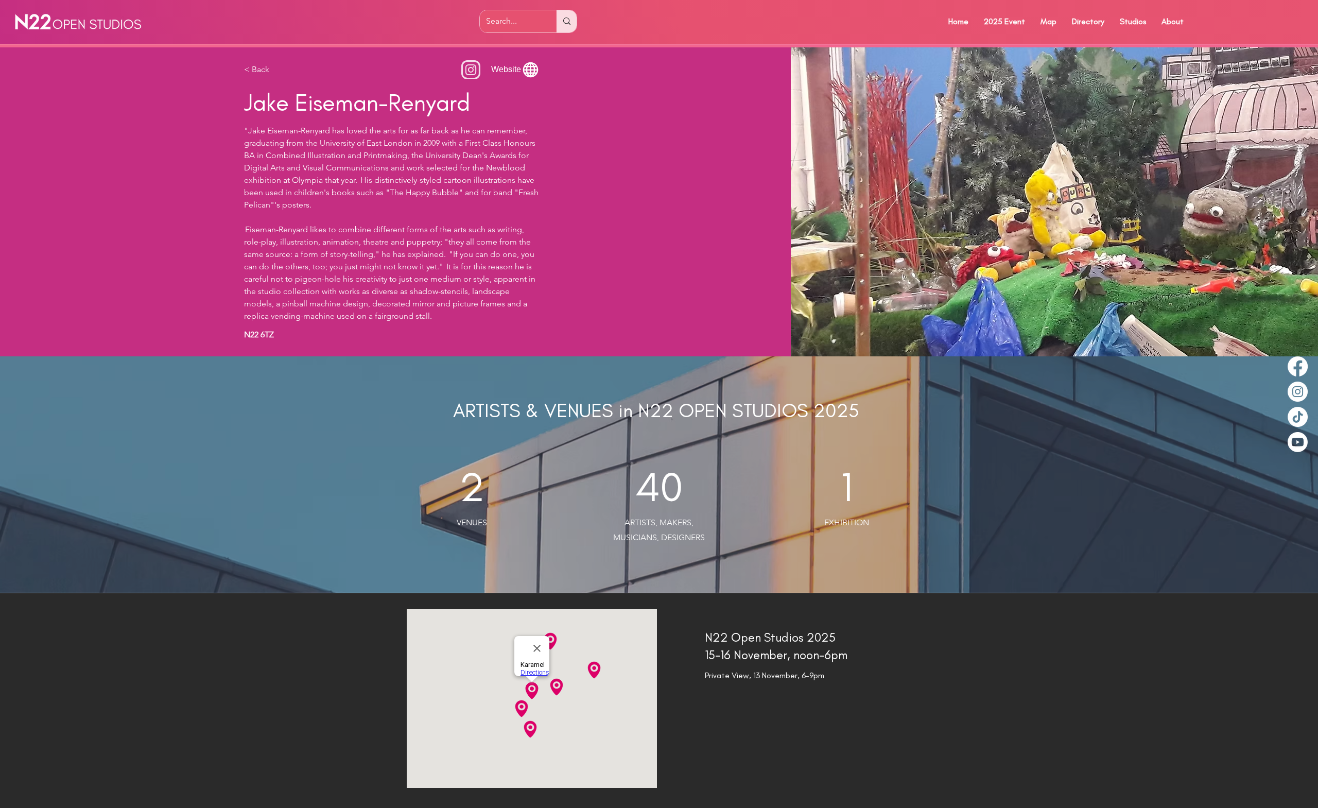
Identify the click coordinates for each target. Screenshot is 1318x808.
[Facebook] (1298, 366)
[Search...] (567, 21)
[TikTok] (1298, 417)
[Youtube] (1298, 442)
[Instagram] (1298, 392)
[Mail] (470, 69)
